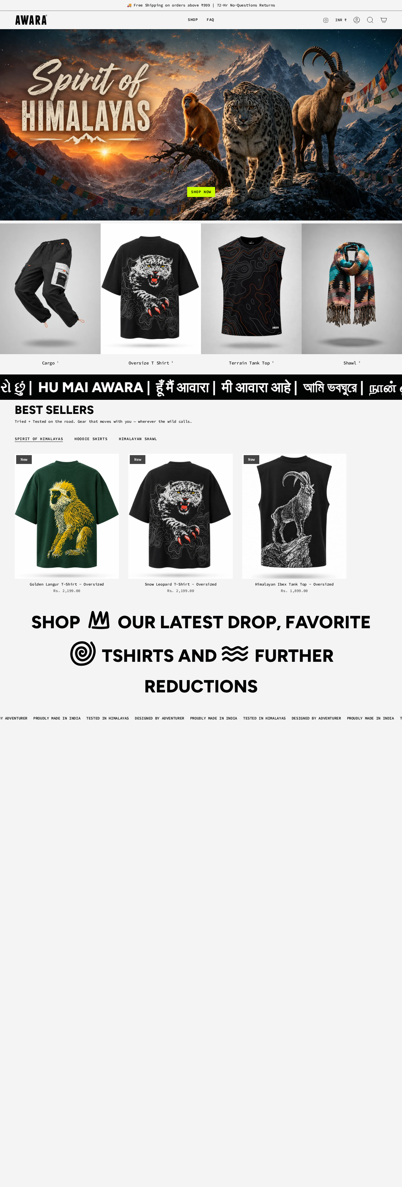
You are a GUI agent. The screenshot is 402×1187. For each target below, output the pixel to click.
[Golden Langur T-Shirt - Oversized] (67, 516)
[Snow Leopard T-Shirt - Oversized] (180, 516)
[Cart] (384, 20)
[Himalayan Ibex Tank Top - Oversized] (294, 516)
